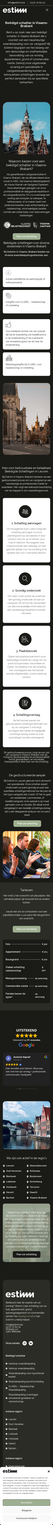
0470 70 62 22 (13, 1327)
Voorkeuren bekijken (26, 1518)
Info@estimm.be (14, 1324)
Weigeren (27, 1510)
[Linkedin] (31, 1343)
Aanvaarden (26, 1502)
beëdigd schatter (27, 1316)
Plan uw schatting (27, 236)
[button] (48, 1471)
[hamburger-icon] (47, 9)
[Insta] (24, 1343)
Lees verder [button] (11, 1081)
